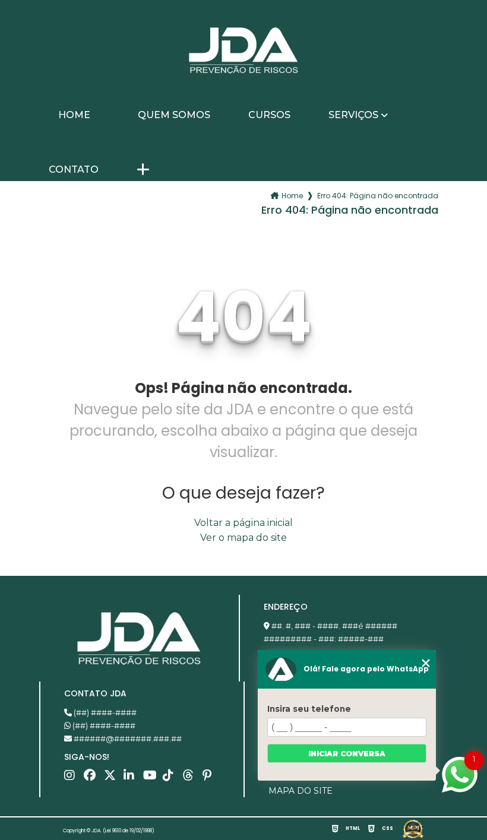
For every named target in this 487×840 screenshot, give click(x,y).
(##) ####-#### (104, 712)
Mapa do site (300, 790)
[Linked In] (132, 778)
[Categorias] (143, 170)
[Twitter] (112, 778)
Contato (74, 169)
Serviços (353, 115)
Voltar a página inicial (243, 522)
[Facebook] (92, 778)
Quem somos (174, 115)
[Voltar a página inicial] (243, 50)
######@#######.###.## (127, 738)
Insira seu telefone (309, 709)
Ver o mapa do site (243, 537)
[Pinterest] (211, 778)
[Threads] (191, 778)
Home (74, 115)
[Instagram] (72, 778)
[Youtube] (151, 778)
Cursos (269, 115)
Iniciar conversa (346, 753)
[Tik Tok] (171, 778)
